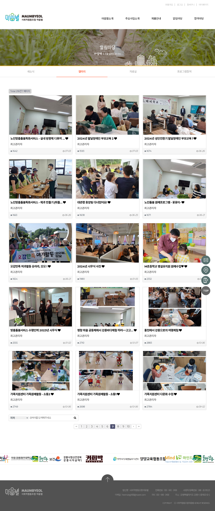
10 (128, 426)
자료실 (133, 71)
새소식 (30, 71)
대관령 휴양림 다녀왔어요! (92, 202)
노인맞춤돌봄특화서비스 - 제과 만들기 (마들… (36, 202)
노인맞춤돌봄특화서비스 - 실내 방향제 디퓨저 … (37, 138)
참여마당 (199, 18)
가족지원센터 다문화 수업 (158, 394)
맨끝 (138, 426)
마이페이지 (203, 4)
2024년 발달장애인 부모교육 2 (95, 138)
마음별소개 (107, 18)
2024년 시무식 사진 (89, 266)
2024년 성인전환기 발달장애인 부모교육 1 (168, 138)
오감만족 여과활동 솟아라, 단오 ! (28, 266)
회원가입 (169, 4)
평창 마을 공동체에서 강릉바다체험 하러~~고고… (105, 330)
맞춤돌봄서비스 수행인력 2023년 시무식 (33, 330)
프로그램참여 (184, 71)
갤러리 (81, 71)
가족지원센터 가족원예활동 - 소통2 (30, 394)
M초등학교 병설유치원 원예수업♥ (164, 266)
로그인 (180, 4)
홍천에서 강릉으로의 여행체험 (161, 330)
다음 (133, 426)
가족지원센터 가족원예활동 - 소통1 (96, 394)
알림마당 (177, 18)
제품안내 (156, 18)
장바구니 (191, 4)
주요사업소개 (132, 18)
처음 (76, 426)
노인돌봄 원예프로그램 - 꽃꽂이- (162, 202)
